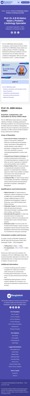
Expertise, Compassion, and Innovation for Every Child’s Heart (15, 89)
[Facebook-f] (10, 307)
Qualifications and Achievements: (11, 93)
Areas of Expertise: (7, 91)
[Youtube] (13, 307)
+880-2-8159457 (19, 248)
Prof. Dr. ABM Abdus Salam (9, 86)
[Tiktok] (19, 307)
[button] (18, 2)
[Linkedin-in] (16, 307)
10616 (6, 250)
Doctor (8, 11)
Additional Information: (8, 97)
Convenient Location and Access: (11, 95)
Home (3, 11)
